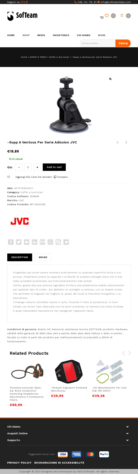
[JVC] (19, 221)
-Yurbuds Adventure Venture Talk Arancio (126, 146)
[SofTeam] (22, 16)
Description (19, 257)
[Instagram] (22, 2)
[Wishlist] (107, 15)
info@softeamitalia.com (115, 2)
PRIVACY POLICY (19, 462)
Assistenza (61, 35)
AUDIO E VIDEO (38, 57)
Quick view (39, 365)
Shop (26, 35)
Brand (43, 257)
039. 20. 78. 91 (86, 2)
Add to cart (54, 167)
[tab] (21, 257)
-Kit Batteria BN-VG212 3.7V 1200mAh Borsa (117, 146)
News (41, 35)
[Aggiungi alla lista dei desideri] (24, 365)
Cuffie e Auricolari (59, 57)
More (102, 35)
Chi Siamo (83, 35)
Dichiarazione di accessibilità (59, 462)
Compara (62, 177)
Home (11, 35)
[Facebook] (27, 2)
